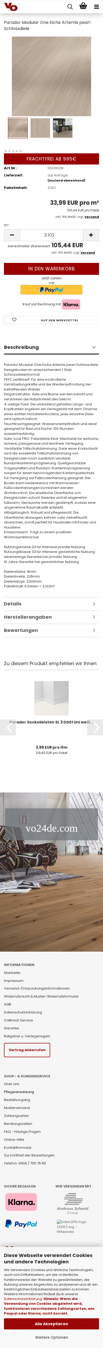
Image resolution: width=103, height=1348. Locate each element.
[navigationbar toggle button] (96, 7)
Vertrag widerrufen (27, 1049)
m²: (7, 225)
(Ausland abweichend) (66, 180)
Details (12, 603)
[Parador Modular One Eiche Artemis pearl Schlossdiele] (51, 76)
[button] (8, 727)
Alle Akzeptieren (51, 1324)
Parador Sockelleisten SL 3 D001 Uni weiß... (52, 722)
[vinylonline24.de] (10, 7)
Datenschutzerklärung (23, 1298)
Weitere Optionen (51, 1337)
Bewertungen (21, 630)
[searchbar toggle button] (70, 7)
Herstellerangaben (28, 617)
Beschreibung (21, 347)
